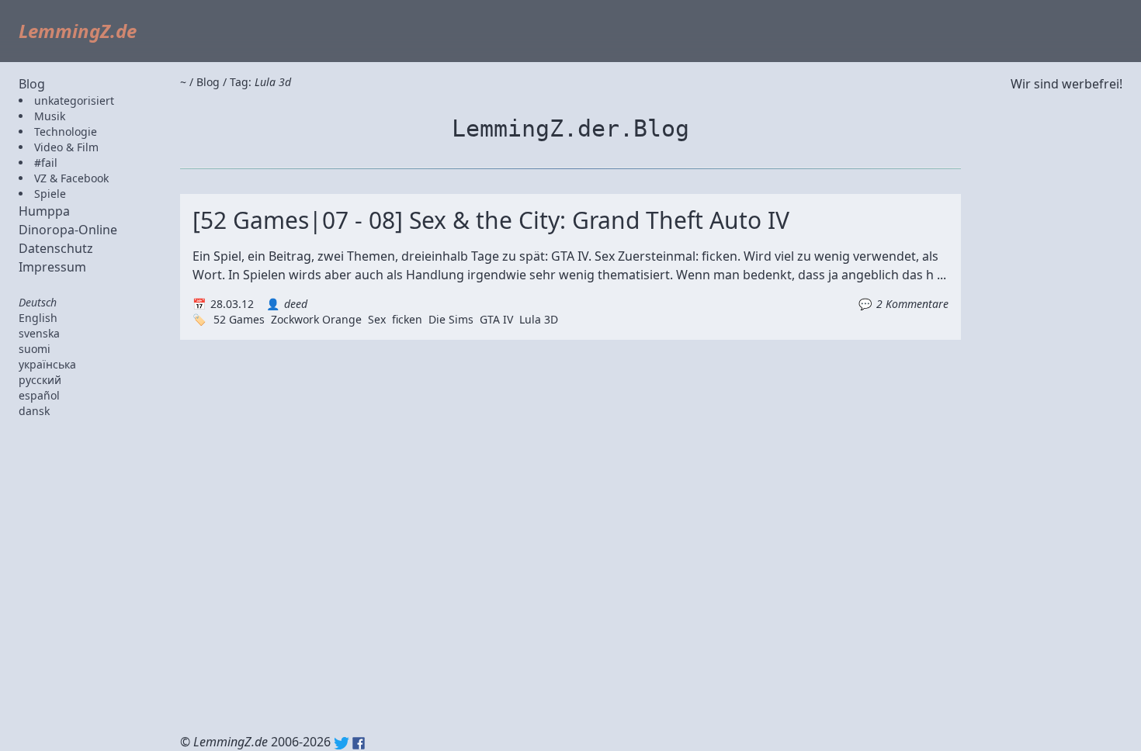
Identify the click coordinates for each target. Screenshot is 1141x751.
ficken (407, 319)
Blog (32, 83)
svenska (39, 333)
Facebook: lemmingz (358, 743)
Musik (49, 116)
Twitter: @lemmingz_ (341, 743)
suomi (34, 348)
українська (47, 364)
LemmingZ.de (78, 30)
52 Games (239, 319)
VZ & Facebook (71, 178)
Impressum (52, 266)
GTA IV (496, 319)
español (39, 395)
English (38, 317)
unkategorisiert (74, 100)
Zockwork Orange (316, 319)
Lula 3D (538, 319)
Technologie (65, 131)
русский (40, 379)
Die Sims (450, 319)
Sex (377, 319)
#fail (45, 162)
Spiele (50, 193)
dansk (34, 410)
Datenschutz (56, 248)
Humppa (44, 211)
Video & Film (66, 147)
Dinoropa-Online (68, 229)
